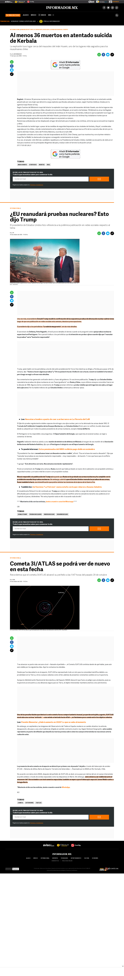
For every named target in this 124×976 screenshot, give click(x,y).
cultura (86, 857)
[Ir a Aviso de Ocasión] (48, 843)
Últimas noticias (13, 15)
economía (95, 857)
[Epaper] (101, 1)
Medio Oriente (22, 164)
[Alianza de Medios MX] (103, 868)
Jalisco (26, 14)
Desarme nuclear (62, 514)
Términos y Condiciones (36, 184)
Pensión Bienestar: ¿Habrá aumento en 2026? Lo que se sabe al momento (53, 722)
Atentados (32, 164)
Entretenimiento (76, 857)
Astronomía (29, 802)
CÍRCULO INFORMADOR (51, 21)
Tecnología (64, 857)
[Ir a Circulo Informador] (19, 1)
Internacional (15, 29)
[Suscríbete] (113, 1)
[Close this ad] (122, 966)
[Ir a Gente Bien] (29, 1)
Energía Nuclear (49, 514)
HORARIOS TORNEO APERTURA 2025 (23, 21)
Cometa (20, 802)
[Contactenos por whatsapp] (116, 7)
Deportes (55, 857)
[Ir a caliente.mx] (91, 1)
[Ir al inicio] (27, 7)
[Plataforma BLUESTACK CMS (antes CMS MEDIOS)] (15, 868)
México (33, 14)
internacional (45, 857)
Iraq (48, 164)
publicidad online (67, 860)
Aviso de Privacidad (51, 870)
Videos (43, 14)
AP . (13, 232)
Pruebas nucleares (35, 514)
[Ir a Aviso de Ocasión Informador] (8, 1)
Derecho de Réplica (61, 870)
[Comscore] (113, 868)
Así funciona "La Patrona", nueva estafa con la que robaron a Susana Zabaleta (67, 487)
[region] (62, 972)
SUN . (13, 579)
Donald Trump (22, 514)
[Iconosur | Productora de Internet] (8, 868)
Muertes (41, 164)
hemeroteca (55, 860)
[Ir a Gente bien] (76, 843)
